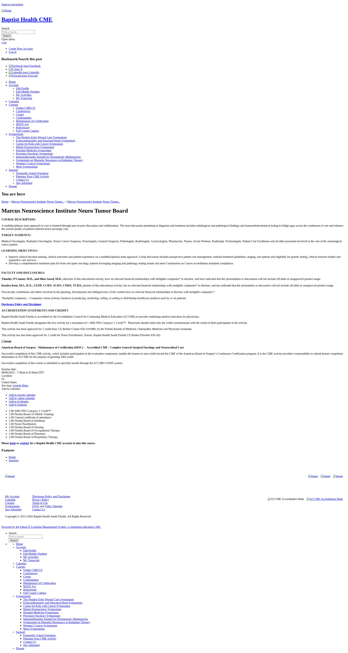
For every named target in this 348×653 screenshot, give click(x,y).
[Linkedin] (338, 476)
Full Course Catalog (27, 130)
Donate (13, 186)
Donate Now (163, 476)
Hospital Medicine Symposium (33, 150)
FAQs (35, 506)
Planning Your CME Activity (32, 176)
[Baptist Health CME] (10, 476)
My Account (12, 496)
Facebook (35, 65)
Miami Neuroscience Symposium (35, 147)
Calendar (14, 101)
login (13, 443)
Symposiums (16, 134)
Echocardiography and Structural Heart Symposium (45, 140)
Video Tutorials (53, 506)
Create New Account (21, 48)
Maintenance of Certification (32, 121)
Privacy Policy (40, 499)
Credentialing (23, 117)
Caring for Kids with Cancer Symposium (39, 143)
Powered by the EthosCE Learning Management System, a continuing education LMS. (51, 526)
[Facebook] (313, 476)
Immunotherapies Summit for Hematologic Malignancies (48, 156)
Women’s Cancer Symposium (33, 163)
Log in (12, 51)
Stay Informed (24, 183)
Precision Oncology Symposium (34, 153)
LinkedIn (33, 72)
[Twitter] (325, 476)
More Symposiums (27, 166)
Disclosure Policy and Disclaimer (21, 304)
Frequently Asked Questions (32, 173)
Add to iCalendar (18, 401)
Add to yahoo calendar (22, 398)
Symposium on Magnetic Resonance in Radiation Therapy (49, 160)
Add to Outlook (18, 404)
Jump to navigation (12, 4)
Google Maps (20, 385)
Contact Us (22, 179)
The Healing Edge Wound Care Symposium (41, 137)
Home (12, 81)
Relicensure (22, 127)
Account (13, 85)
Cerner (20, 114)
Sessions (13, 460)
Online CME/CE (25, 107)
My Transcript (24, 98)
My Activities (23, 94)
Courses (13, 104)
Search (5, 28)
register (24, 443)
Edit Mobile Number (28, 91)
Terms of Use (40, 503)
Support (13, 169)
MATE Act (22, 124)
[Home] (6, 10)
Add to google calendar (22, 394)
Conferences (23, 111)
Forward (32, 75)
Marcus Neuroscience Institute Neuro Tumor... (37, 201)
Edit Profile (22, 88)
